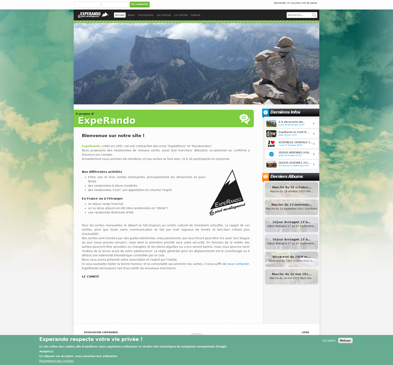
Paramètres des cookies (56, 361)
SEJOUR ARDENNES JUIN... (295, 152)
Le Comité (181, 15)
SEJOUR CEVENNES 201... (295, 162)
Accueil (120, 15)
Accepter (329, 340)
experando (93, 15)
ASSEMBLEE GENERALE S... (296, 142)
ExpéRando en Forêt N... (294, 132)
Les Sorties (164, 15)
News (131, 15)
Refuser (345, 340)
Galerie (195, 15)
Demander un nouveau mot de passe (295, 3)
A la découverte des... (292, 122)
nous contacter (238, 264)
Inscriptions (146, 15)
